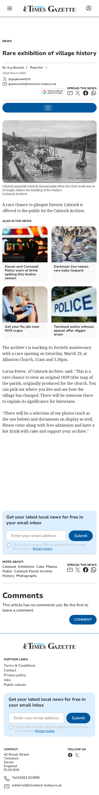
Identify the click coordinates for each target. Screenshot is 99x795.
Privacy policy (15, 675)
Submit (80, 535)
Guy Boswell (15, 67)
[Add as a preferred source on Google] (52, 91)
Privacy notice (42, 548)
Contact (10, 670)
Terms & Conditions (19, 665)
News (7, 41)
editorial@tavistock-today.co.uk (37, 785)
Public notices (15, 684)
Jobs (7, 680)
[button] (9, 8)
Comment (83, 619)
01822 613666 (29, 778)
